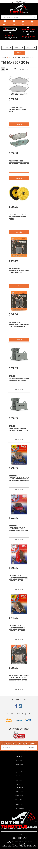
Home (4, 57)
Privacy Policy (19, 796)
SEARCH (19, 53)
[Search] (34, 17)
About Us (19, 776)
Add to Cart (19, 124)
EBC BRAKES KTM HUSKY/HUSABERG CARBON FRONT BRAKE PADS (18, 578)
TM (9, 57)
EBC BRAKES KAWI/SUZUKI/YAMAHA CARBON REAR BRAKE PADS (18, 528)
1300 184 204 (20, 1)
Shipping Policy (19, 808)
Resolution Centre (19, 769)
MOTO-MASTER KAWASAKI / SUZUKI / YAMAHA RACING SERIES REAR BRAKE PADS (19, 678)
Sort (15, 68)
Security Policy (19, 804)
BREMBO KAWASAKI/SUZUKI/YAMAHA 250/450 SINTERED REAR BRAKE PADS (19, 379)
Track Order (19, 765)
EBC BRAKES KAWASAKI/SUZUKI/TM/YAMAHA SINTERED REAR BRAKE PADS (20, 478)
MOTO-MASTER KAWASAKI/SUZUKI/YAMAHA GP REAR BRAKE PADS (19, 270)
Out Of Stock (19, 389)
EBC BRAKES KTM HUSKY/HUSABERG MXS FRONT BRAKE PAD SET (17, 628)
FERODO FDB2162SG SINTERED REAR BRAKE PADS (19, 162)
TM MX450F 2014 (27, 57)
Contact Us (19, 784)
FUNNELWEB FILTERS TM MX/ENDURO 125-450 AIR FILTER (17, 217)
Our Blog (19, 780)
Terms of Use (19, 791)
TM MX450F (16, 57)
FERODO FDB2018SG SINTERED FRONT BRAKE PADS (17, 109)
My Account (19, 760)
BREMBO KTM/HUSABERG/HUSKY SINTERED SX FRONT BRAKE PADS (18, 429)
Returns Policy (19, 800)
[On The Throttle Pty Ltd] (19, 8)
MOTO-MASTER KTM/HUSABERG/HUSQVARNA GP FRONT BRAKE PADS (19, 324)
